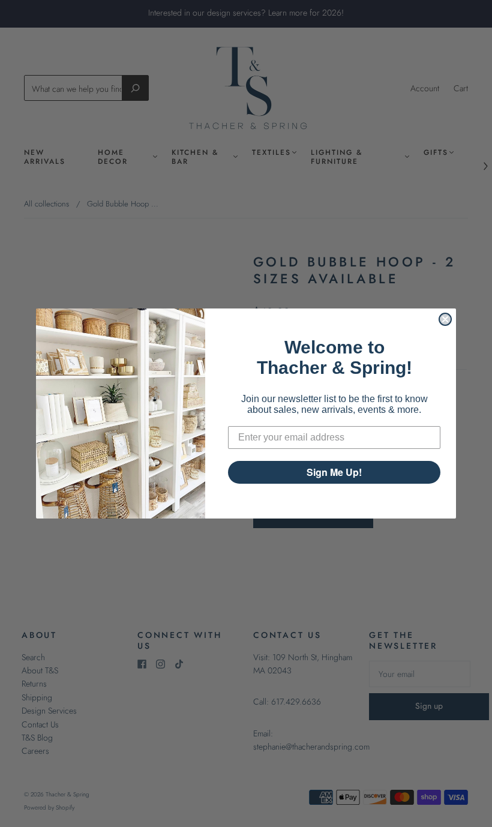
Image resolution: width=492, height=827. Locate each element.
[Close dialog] (445, 319)
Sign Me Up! (334, 472)
